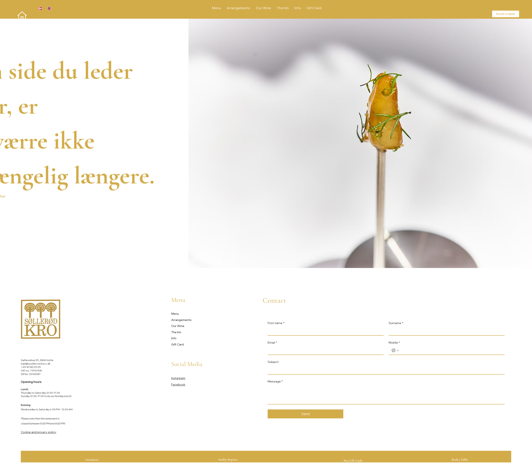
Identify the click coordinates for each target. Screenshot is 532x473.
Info (173, 338)
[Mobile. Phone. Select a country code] (395, 350)
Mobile (394, 342)
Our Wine (177, 326)
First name (276, 323)
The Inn (176, 332)
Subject (273, 362)
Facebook (178, 384)
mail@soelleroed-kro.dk (35, 363)
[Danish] (40, 8)
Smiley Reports (227, 459)
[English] (48, 8)
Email (272, 342)
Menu (175, 314)
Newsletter (92, 460)
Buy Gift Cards (353, 460)
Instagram (178, 378)
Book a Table (460, 459)
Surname (396, 323)
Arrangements (181, 320)
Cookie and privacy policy (38, 432)
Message (275, 381)
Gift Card (177, 344)
